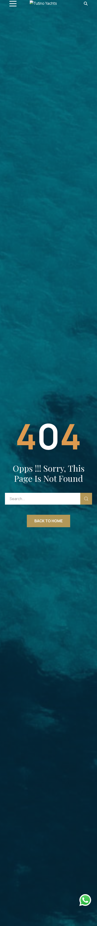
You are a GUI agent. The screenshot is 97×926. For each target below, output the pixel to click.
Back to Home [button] (48, 520)
